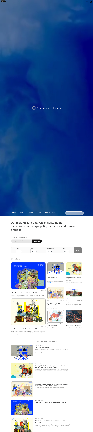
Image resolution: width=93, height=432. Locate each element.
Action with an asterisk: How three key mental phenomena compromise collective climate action (55, 303)
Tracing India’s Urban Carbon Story (73, 302)
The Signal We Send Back (52, 277)
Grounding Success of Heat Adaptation (73, 325)
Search (67, 213)
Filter (78, 250)
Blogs (21, 212)
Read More (49, 282)
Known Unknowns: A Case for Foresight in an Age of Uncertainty (26, 328)
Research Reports (50, 212)
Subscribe (37, 241)
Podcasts (30, 212)
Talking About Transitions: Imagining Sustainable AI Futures (25, 292)
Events (39, 212)
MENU (86, 2)
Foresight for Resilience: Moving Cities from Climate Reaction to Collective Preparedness (73, 279)
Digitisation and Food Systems (53, 325)
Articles (14, 212)
